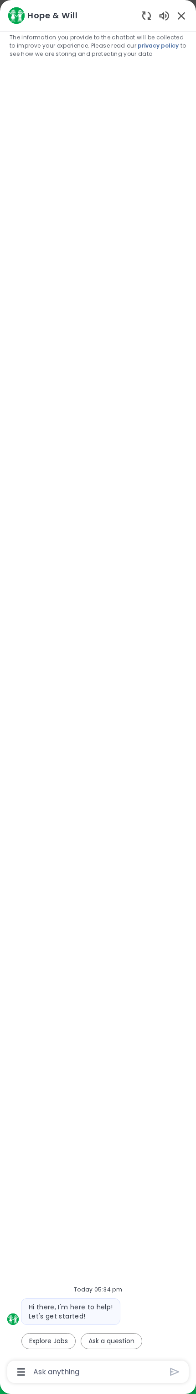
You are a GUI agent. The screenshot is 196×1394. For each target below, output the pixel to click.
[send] (175, 1372)
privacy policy (158, 45)
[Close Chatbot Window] (181, 15)
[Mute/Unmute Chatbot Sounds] (164, 15)
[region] (98, 693)
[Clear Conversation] (146, 15)
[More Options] (21, 1372)
